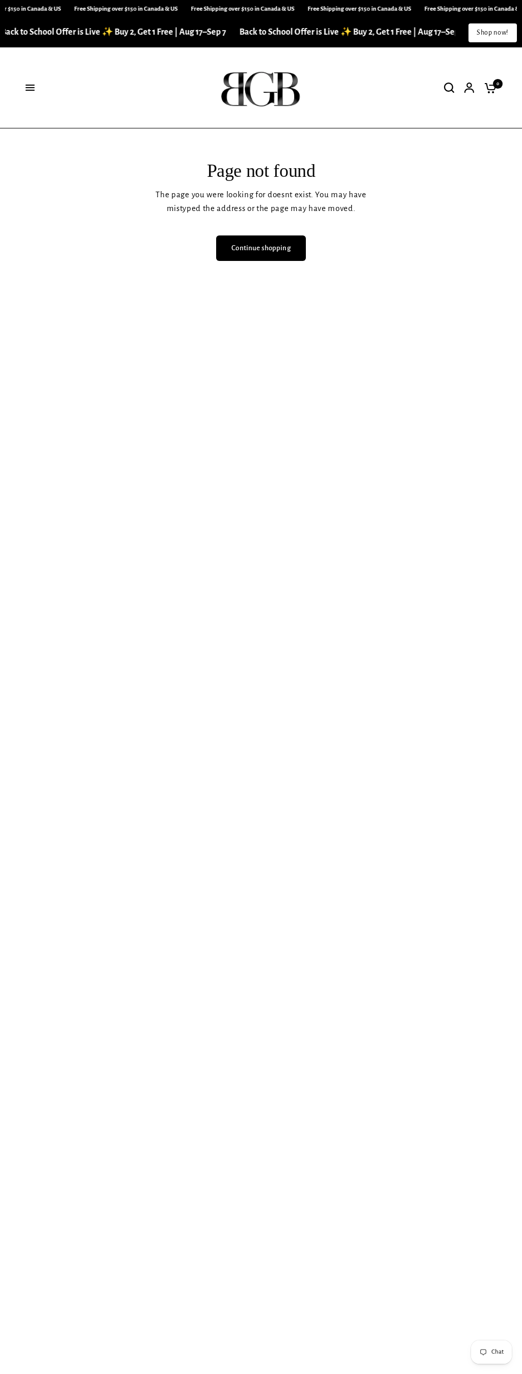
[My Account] (469, 87)
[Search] (449, 87)
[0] (488, 87)
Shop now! (493, 32)
